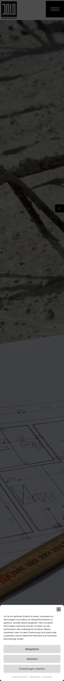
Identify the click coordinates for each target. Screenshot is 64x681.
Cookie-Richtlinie (20, 676)
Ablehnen (32, 659)
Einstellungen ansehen (32, 668)
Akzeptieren (32, 649)
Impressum (47, 676)
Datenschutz (35, 676)
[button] (58, 609)
